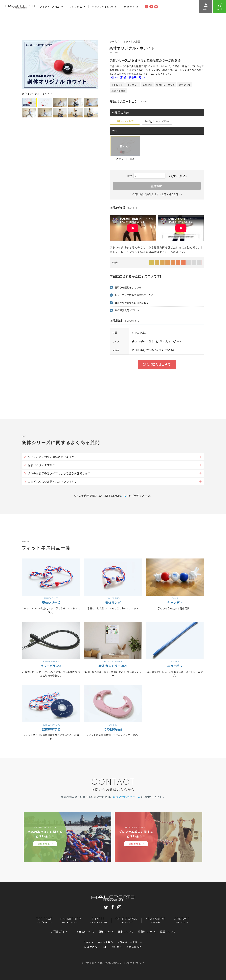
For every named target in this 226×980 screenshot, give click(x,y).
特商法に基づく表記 (96, 947)
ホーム (113, 41)
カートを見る (105, 942)
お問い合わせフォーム (127, 797)
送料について (126, 931)
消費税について (147, 931)
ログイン (88, 942)
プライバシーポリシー (130, 942)
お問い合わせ (134, 947)
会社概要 (117, 947)
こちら (125, 496)
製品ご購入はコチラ (157, 364)
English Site (131, 6)
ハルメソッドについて (104, 6)
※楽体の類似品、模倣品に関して (128, 77)
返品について (168, 931)
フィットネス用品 (130, 41)
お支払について (85, 931)
